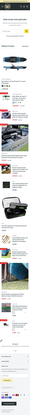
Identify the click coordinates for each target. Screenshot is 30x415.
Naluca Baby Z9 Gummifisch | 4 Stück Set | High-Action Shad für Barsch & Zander (20, 307)
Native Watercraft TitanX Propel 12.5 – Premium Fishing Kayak (14, 82)
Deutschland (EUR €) (6, 387)
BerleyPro (15, 111)
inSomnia (14, 235)
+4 (25, 312)
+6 (25, 329)
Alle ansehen (25, 46)
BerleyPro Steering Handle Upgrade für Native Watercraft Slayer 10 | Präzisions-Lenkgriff (20, 115)
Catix (13, 181)
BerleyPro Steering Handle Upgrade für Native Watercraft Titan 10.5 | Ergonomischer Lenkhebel (20, 170)
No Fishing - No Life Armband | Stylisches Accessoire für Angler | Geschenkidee (19, 325)
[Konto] (24, 6)
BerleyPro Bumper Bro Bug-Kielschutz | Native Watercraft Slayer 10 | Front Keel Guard (20, 253)
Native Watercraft (6, 79)
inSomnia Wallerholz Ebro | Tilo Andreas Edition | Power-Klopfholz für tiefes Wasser (20, 239)
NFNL (13, 321)
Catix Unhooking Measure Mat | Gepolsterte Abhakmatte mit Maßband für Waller (20, 185)
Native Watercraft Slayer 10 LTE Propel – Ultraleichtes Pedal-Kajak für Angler (19, 98)
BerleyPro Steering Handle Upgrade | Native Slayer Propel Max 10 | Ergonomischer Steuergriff (14, 156)
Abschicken (7, 380)
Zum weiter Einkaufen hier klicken (15, 36)
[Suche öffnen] (21, 6)
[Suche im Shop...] (26, 31)
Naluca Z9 (14, 304)
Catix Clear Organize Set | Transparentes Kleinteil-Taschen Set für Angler (14, 226)
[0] (27, 6)
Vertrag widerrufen (9, 403)
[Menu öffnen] (2, 6)
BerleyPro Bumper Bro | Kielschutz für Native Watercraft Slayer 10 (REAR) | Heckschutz (13, 295)
